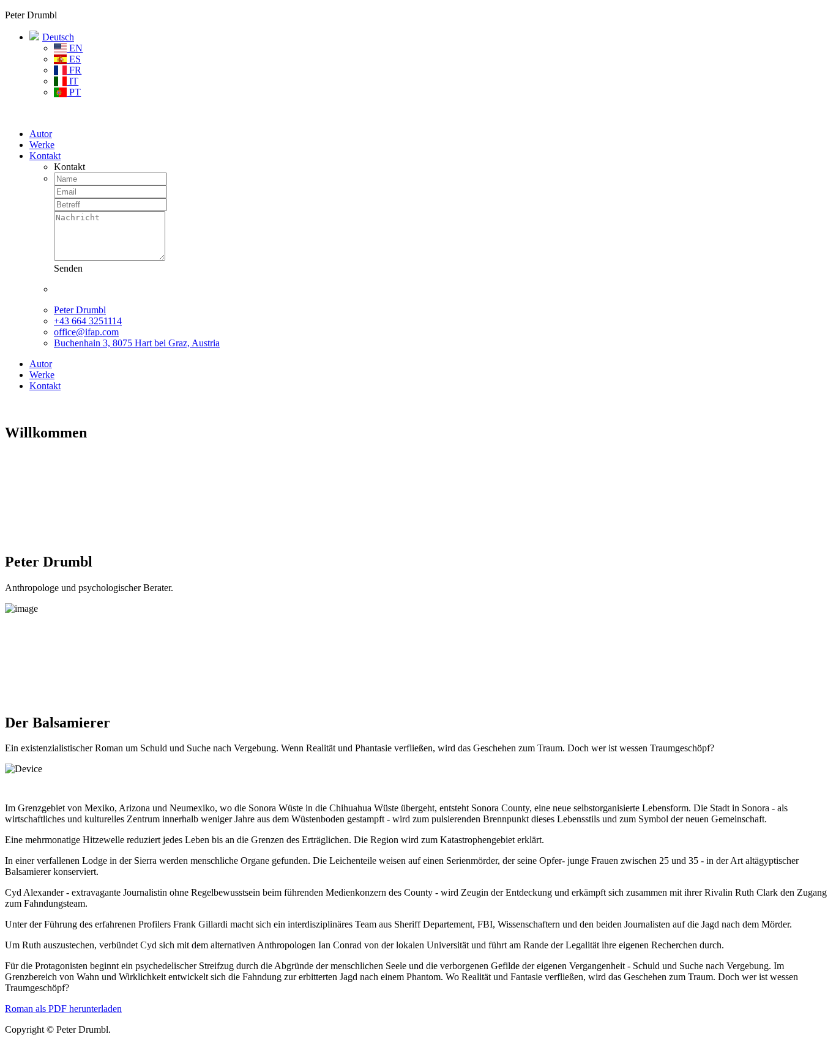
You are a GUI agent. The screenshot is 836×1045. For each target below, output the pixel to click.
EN (75, 48)
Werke (41, 144)
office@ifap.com (86, 332)
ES (74, 59)
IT (72, 81)
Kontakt (45, 156)
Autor (40, 133)
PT (74, 92)
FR (74, 70)
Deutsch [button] (58, 37)
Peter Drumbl (80, 310)
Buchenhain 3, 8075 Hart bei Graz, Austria (137, 343)
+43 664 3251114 (88, 321)
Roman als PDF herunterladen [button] (63, 1008)
